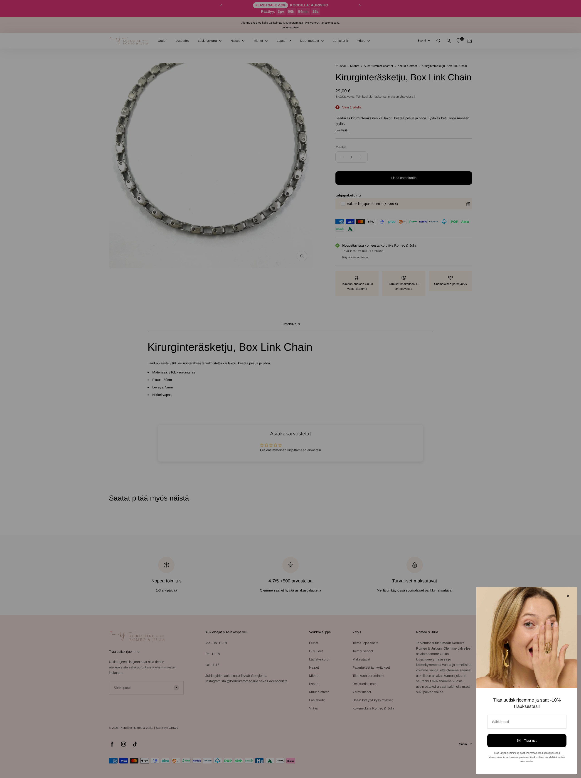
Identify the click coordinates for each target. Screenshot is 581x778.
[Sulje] (568, 596)
